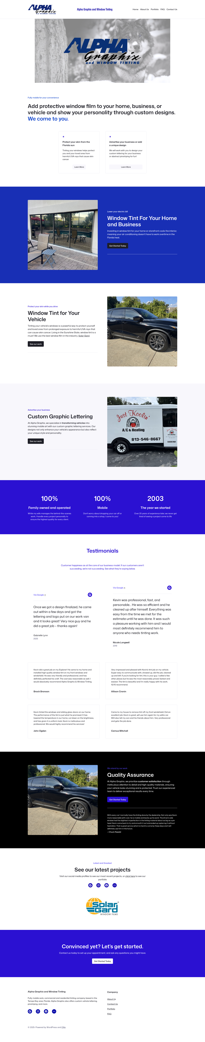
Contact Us (112, 1004)
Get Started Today (117, 245)
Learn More (79, 167)
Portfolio (111, 1008)
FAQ (109, 1013)
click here (130, 876)
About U (111, 999)
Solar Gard (83, 335)
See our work (36, 344)
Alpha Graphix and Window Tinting (94, 9)
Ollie (63, 1027)
